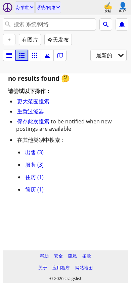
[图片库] (47, 55)
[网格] (34, 55)
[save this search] (122, 24)
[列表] (9, 55)
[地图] (60, 55)
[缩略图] (21, 55)
